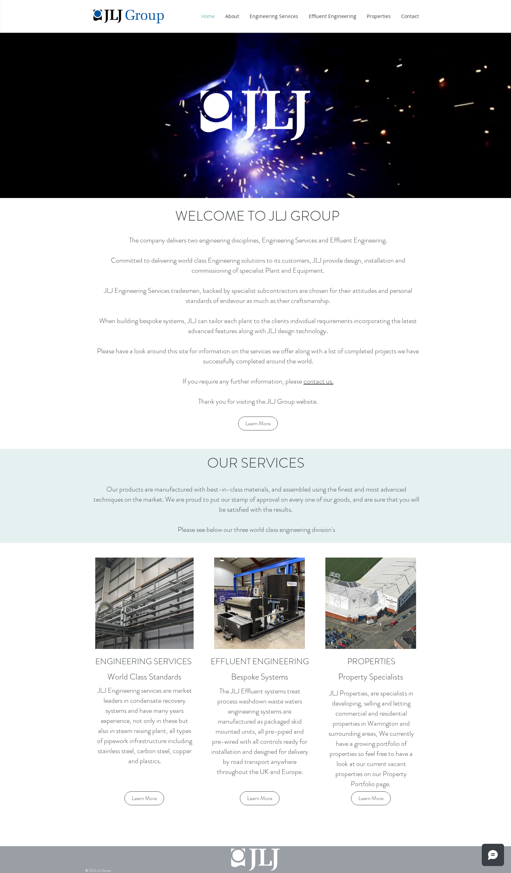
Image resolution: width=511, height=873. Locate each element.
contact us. (318, 381)
